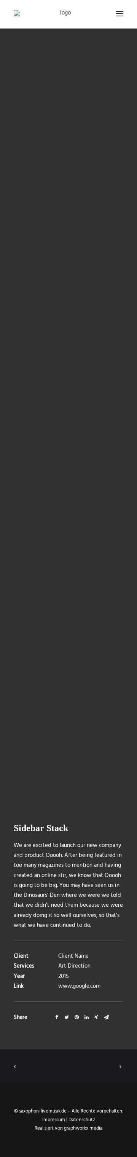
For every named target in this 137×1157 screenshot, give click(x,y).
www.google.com (79, 986)
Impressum (53, 1120)
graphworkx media (83, 1128)
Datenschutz (81, 1120)
